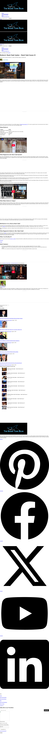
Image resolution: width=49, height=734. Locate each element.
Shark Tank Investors (8, 320)
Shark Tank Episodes (3, 697)
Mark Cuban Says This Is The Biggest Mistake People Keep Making (9, 351)
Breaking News (2, 331)
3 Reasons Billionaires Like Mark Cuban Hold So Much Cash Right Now (9, 340)
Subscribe (46, 710)
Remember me (3, 729)
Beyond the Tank (2, 320)
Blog (0, 700)
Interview (1, 353)
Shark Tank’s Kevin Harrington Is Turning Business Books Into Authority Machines (11, 318)
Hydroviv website (13, 238)
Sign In (9, 52)
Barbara (4, 226)
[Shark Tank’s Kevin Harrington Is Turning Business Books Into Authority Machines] (3, 316)
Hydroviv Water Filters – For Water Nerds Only (10, 263)
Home (1, 695)
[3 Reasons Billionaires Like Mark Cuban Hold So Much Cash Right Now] (3, 338)
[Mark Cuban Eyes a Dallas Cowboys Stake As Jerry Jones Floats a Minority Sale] (3, 327)
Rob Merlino (6, 59)
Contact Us (1, 705)
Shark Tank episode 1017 (24, 124)
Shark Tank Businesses (3, 702)
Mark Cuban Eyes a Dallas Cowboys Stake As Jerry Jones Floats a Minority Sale (11, 329)
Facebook (1, 240)
